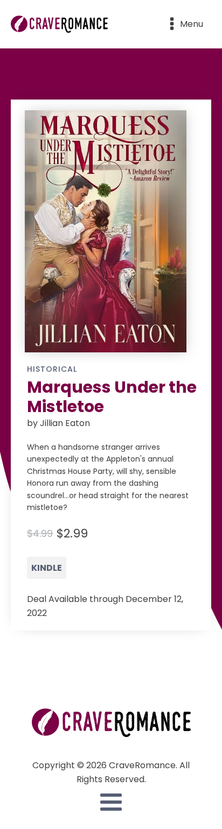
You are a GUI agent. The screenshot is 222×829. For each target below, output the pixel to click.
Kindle (46, 568)
